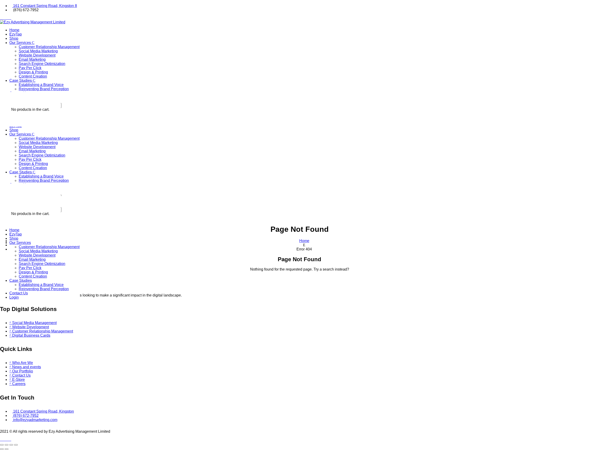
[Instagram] (7, 18)
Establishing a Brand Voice (41, 85)
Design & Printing (33, 72)
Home (14, 30)
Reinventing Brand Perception (44, 89)
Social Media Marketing (38, 51)
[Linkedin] (9, 18)
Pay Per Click (30, 68)
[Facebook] (1, 18)
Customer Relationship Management (49, 47)
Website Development (37, 55)
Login (14, 297)
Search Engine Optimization (42, 64)
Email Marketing (32, 59)
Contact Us (18, 293)
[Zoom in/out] (2, 445)
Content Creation (33, 76)
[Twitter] (4, 18)
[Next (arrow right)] (6, 449)
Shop (13, 38)
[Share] (11, 445)
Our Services (20, 43)
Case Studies (21, 80)
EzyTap (15, 34)
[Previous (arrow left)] (2, 449)
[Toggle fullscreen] (6, 445)
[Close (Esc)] (16, 445)
